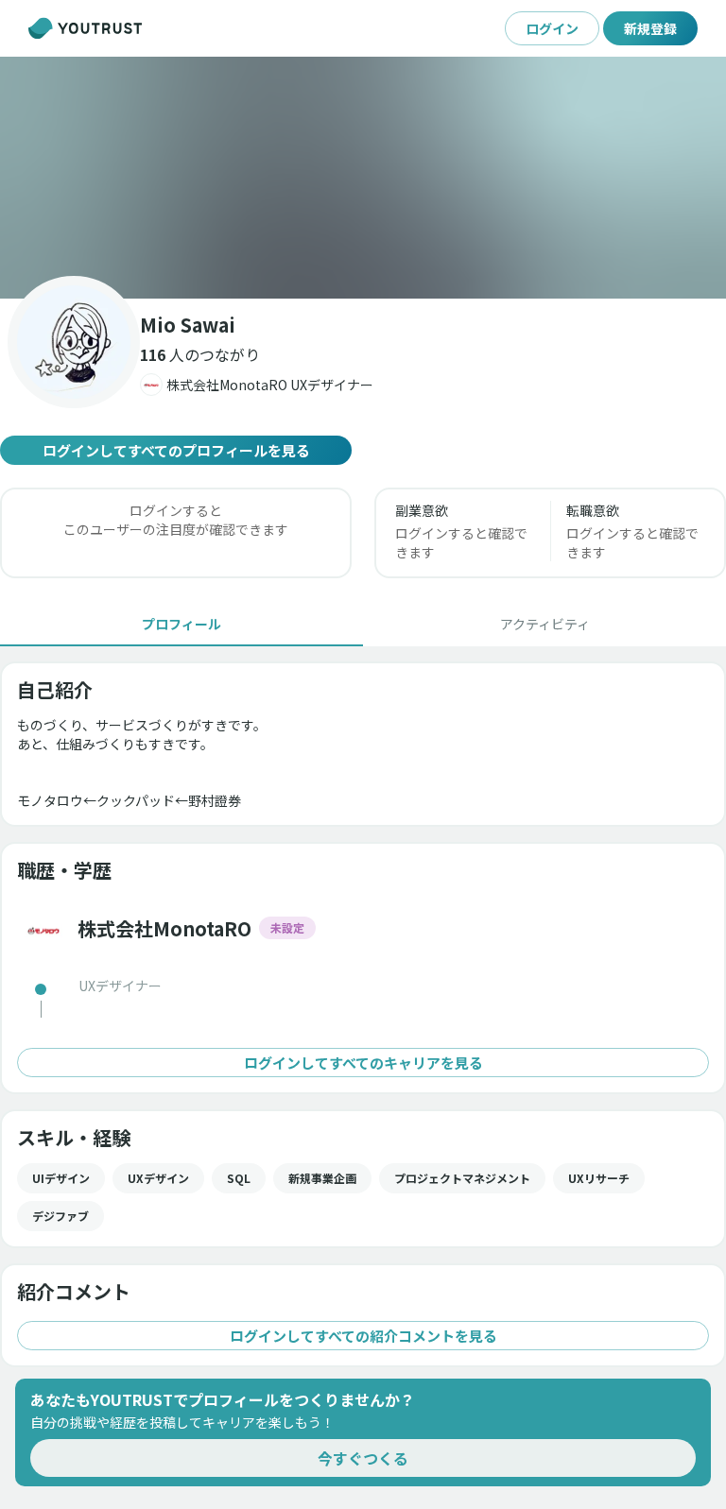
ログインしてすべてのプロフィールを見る (176, 450)
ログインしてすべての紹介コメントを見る (363, 1336)
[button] (363, 178)
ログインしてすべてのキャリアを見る (363, 1062)
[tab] (181, 623)
